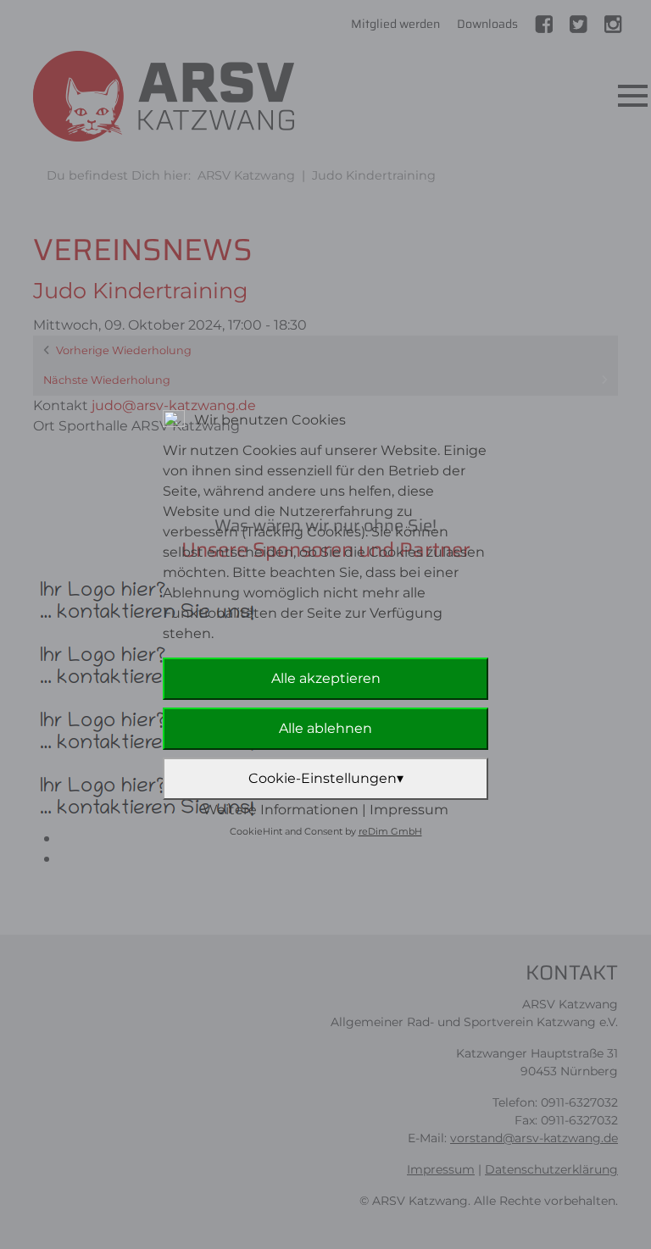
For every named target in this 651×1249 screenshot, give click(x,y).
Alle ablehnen (325, 728)
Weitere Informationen (281, 810)
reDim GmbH (390, 831)
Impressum (409, 810)
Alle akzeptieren (326, 678)
